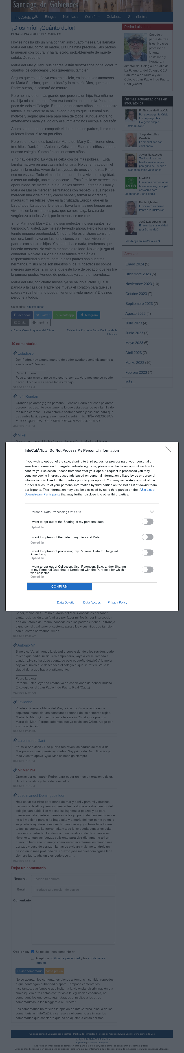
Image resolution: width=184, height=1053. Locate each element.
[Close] (169, 451)
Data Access (92, 602)
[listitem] (92, 511)
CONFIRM (59, 586)
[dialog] (92, 526)
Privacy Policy (117, 602)
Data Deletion (66, 602)
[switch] (147, 522)
